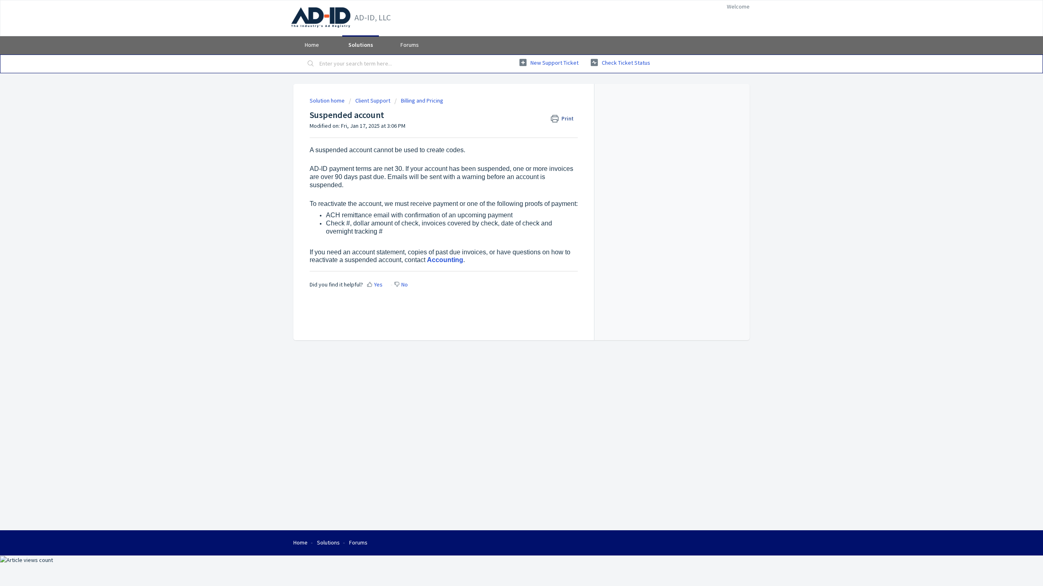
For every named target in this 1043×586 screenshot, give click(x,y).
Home (312, 44)
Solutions (360, 44)
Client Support (372, 100)
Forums (409, 44)
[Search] (310, 64)
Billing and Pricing (422, 100)
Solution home (328, 100)
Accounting (445, 259)
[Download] (506, 188)
